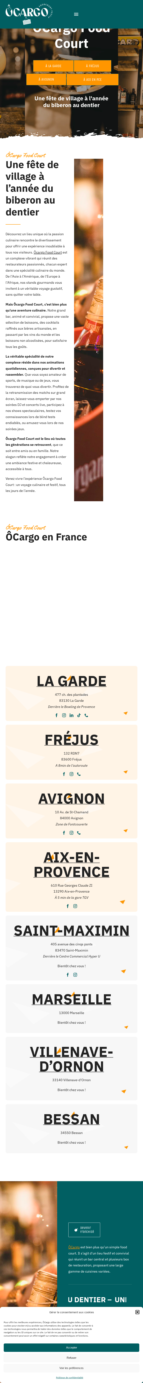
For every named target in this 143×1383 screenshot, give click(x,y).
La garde (71, 680)
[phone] (86, 715)
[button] (137, 1312)
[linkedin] (71, 715)
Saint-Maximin (72, 930)
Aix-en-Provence (72, 864)
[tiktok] (79, 715)
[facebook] (56, 715)
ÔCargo (74, 1247)
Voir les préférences (71, 1368)
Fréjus (72, 739)
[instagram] (64, 715)
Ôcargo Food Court (48, 252)
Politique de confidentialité (69, 1377)
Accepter (71, 1347)
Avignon (71, 798)
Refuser (71, 1357)
